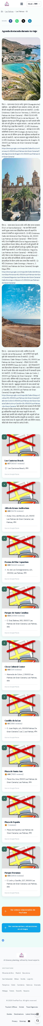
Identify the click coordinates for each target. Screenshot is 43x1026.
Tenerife (19, 991)
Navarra (26, 991)
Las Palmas (9, 11)
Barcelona (26, 973)
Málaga (5, 991)
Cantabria (20, 985)
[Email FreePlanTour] (30, 1021)
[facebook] (11, 20)
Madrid (18, 973)
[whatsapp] (17, 20)
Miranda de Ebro (8, 973)
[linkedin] (30, 20)
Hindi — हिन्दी (32, 4)
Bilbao (16, 979)
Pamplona (5, 985)
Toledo (11, 991)
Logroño (30, 979)
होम (2, 11)
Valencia (29, 985)
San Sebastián (7, 979)
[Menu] (22, 3)
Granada (37, 985)
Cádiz (13, 985)
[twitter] (24, 20)
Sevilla (23, 979)
